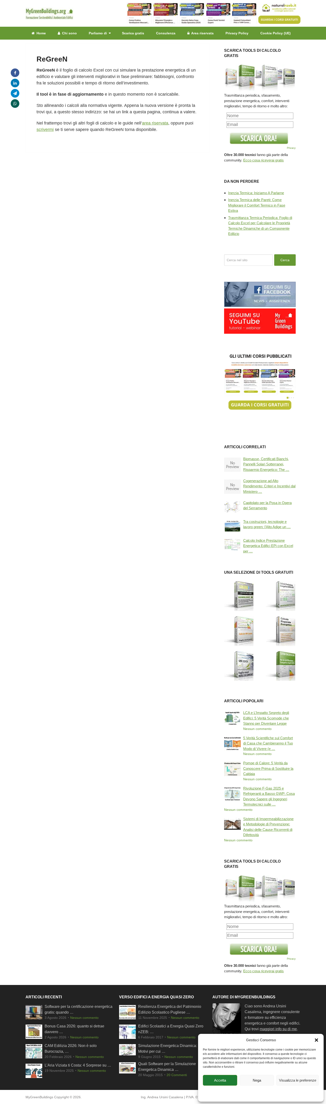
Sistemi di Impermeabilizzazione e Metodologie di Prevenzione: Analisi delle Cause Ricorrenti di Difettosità (268, 827)
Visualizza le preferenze (297, 1080)
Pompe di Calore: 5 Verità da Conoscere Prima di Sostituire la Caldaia (268, 768)
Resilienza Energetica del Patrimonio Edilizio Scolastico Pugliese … (169, 1010)
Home (41, 33)
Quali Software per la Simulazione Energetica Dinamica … (167, 1067)
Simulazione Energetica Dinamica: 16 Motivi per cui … (170, 1049)
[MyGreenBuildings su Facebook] (260, 306)
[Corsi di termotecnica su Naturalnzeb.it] (260, 410)
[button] (316, 1040)
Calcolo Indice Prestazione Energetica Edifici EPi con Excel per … (268, 545)
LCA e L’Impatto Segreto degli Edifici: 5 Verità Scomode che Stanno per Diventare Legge (266, 718)
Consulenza (165, 33)
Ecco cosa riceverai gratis (263, 160)
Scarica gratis (133, 33)
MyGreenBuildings (39, 1097)
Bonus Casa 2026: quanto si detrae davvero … (74, 1029)
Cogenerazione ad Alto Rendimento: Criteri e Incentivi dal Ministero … (269, 486)
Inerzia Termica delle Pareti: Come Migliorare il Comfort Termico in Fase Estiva (256, 205)
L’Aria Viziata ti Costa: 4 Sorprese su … (78, 1065)
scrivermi (45, 129)
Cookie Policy (234, 1091)
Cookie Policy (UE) (275, 33)
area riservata (155, 123)
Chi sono (69, 33)
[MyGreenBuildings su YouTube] (260, 332)
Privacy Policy (237, 33)
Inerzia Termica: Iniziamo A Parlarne (256, 193)
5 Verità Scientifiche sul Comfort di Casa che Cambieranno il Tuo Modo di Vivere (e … (268, 743)
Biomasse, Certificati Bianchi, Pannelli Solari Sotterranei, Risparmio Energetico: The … (266, 464)
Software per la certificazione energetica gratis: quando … (78, 1010)
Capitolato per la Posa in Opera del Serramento (267, 505)
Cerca (284, 260)
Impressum (290, 1091)
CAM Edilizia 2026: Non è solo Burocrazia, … (71, 1049)
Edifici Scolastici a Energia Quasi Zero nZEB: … (170, 1029)
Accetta (220, 1080)
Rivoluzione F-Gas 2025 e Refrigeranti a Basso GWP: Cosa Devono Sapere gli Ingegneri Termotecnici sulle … (269, 796)
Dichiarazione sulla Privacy (262, 1091)
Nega (257, 1080)
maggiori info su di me (278, 1029)
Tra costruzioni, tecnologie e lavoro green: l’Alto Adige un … (267, 524)
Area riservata (202, 33)
